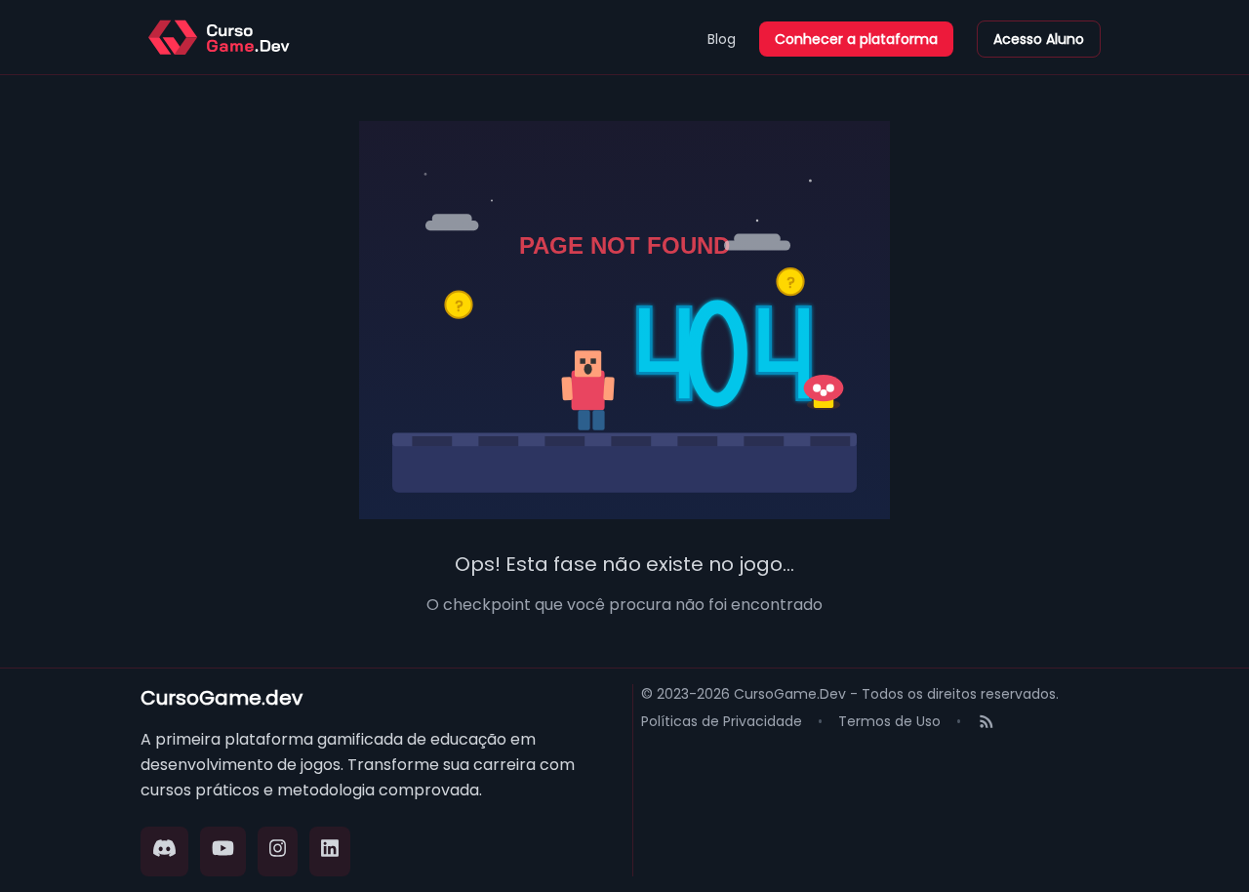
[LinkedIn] (329, 851)
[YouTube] (223, 851)
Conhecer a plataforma (856, 39)
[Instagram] (278, 851)
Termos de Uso (889, 721)
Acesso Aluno (1038, 39)
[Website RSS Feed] (986, 723)
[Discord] (164, 851)
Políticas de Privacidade (721, 721)
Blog (721, 39)
